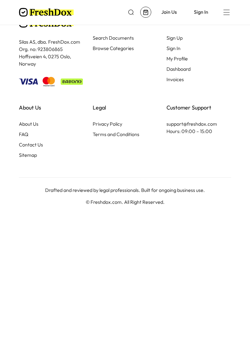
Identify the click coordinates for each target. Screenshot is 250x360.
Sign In (173, 48)
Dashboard (178, 69)
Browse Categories (113, 48)
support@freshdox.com (191, 124)
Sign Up (174, 38)
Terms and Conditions (116, 134)
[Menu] (226, 12)
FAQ (23, 134)
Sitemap (28, 155)
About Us (28, 124)
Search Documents (113, 38)
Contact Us (31, 145)
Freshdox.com (106, 202)
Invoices (175, 79)
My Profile (177, 59)
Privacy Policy (107, 124)
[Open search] (131, 12)
